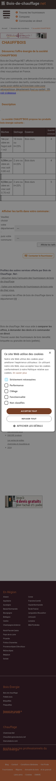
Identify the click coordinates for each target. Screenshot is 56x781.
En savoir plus (20, 372)
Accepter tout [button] (29, 411)
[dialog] (28, 390)
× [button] (50, 353)
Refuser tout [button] (29, 418)
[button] (28, 426)
